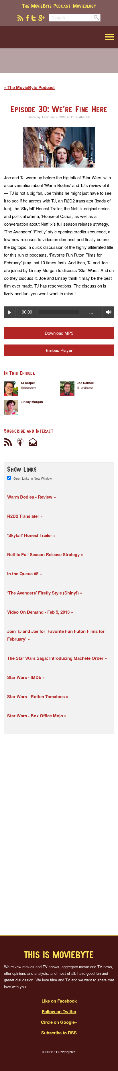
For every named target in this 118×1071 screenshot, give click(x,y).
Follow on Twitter (59, 1011)
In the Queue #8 (23, 573)
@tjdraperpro (28, 387)
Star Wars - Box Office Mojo (35, 715)
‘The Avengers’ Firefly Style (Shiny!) (43, 593)
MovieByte (33, 37)
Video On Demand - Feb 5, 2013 (39, 612)
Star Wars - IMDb (24, 677)
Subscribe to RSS (59, 1032)
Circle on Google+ (59, 1022)
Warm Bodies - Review (30, 497)
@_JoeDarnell (85, 387)
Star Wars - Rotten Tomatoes (36, 696)
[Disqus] (59, 834)
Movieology (84, 6)
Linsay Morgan (32, 401)
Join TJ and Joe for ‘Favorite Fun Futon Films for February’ (56, 635)
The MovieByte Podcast (46, 6)
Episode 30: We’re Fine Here (59, 109)
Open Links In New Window (32, 478)
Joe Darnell (85, 383)
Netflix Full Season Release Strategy (44, 554)
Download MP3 (59, 333)
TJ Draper (28, 383)
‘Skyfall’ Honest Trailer (30, 535)
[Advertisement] (59, 64)
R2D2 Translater (23, 516)
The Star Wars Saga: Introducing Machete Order (56, 658)
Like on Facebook (59, 1001)
